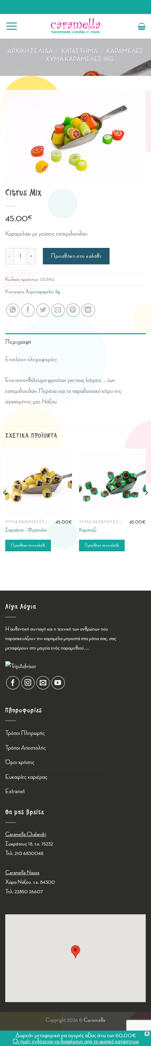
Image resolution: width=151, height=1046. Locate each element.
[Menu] (11, 26)
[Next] (146, 507)
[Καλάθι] (142, 26)
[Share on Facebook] (28, 310)
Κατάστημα (79, 51)
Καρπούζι (88, 530)
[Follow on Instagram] (28, 683)
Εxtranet (15, 791)
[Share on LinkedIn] (88, 310)
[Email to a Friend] (58, 310)
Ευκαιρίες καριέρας (26, 777)
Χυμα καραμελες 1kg (79, 59)
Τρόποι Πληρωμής (25, 733)
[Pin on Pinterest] (73, 310)
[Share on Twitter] (43, 310)
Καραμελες (125, 51)
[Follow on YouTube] (58, 683)
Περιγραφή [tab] (18, 341)
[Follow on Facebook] (13, 683)
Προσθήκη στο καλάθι (76, 256)
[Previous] (4, 507)
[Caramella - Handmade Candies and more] (75, 26)
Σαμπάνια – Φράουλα (26, 530)
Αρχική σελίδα (30, 51)
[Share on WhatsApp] (13, 310)
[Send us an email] (43, 683)
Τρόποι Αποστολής (25, 747)
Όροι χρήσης (19, 762)
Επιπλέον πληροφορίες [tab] (31, 359)
